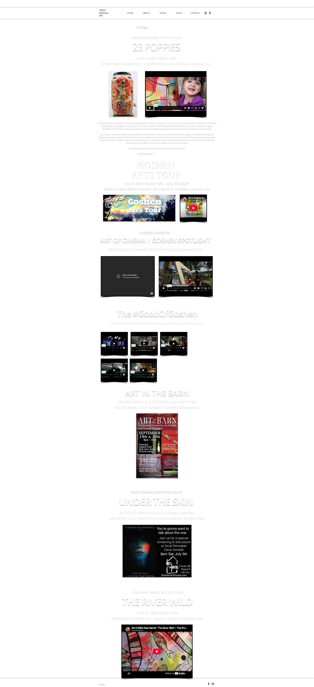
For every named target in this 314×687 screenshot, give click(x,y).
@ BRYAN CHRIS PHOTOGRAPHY (128, 189)
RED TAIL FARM (125, 407)
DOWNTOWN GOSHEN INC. (121, 63)
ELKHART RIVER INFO (166, 154)
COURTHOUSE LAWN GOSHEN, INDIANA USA (177, 63)
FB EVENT (182, 184)
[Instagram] (205, 13)
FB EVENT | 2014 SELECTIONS (175, 401)
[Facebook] (209, 13)
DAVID (102, 10)
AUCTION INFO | (146, 154)
